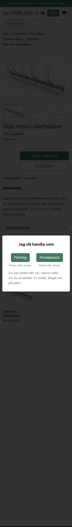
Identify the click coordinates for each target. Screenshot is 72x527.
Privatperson (50, 257)
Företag (20, 257)
